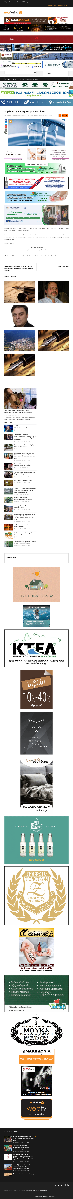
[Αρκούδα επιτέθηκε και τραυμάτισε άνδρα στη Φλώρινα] (8, 474)
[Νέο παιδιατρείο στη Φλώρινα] (8, 483)
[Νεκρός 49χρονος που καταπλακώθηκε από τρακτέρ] (8, 500)
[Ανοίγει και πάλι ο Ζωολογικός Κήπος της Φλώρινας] (8, 535)
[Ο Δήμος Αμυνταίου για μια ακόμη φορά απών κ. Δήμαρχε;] (19, 316)
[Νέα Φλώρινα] (13, 12)
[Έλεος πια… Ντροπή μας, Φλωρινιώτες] (19, 340)
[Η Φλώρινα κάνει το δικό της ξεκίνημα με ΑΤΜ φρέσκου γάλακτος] (8, 544)
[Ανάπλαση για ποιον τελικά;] (19, 365)
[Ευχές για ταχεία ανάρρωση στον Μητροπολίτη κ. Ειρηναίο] (53, 340)
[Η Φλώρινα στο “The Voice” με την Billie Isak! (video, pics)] (8, 428)
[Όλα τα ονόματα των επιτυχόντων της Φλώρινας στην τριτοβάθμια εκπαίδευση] (20, 398)
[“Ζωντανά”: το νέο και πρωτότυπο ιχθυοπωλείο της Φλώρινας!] (8, 466)
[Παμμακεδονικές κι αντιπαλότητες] (19, 292)
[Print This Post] (5, 132)
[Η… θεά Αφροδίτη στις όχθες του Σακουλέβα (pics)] (8, 527)
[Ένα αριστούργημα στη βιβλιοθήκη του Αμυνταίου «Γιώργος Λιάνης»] (8, 1148)
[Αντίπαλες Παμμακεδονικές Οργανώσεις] (53, 292)
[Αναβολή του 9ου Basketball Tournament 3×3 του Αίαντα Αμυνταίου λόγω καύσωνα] (8, 1167)
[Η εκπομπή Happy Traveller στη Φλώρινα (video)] (8, 508)
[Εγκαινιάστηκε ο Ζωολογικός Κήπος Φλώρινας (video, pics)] (8, 447)
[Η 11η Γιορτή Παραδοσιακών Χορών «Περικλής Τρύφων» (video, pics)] (8, 1139)
